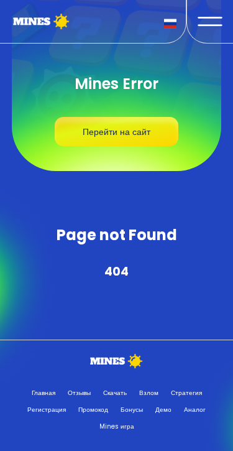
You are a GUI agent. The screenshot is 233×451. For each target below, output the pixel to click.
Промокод (93, 409)
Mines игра (116, 426)
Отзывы (79, 393)
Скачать (115, 393)
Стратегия (186, 393)
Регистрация (46, 409)
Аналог (195, 409)
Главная (43, 393)
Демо (163, 409)
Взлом (148, 393)
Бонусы (132, 409)
